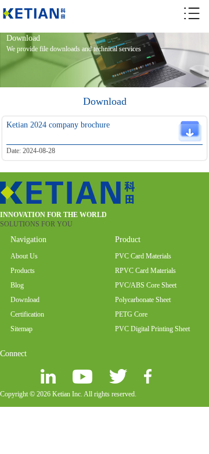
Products (22, 271)
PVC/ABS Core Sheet (145, 285)
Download (24, 300)
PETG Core (131, 314)
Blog (17, 285)
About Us (24, 256)
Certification (27, 314)
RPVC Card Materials (145, 271)
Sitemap (21, 329)
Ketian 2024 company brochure (58, 124)
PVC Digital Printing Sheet (152, 329)
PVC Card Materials (143, 256)
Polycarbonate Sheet (143, 300)
